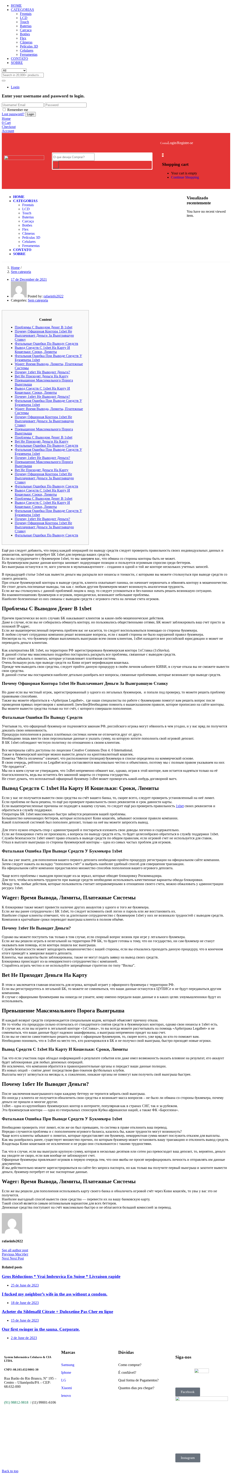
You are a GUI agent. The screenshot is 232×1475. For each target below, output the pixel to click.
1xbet (180, 806)
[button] (163, 155)
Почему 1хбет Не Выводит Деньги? (42, 372)
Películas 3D (29, 46)
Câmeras (26, 42)
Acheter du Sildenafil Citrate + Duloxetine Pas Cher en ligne (57, 1311)
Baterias (25, 26)
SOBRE (17, 63)
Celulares (26, 50)
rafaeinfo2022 (53, 296)
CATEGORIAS (22, 10)
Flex (23, 38)
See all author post (15, 1250)
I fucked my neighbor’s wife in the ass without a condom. (54, 1294)
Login (15, 87)
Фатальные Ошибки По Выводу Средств (46, 343)
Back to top (10, 1471)
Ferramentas (28, 54)
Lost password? (13, 114)
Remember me (17, 110)
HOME (16, 5)
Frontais (25, 14)
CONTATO (19, 58)
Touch (24, 22)
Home (15, 268)
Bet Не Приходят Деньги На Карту (41, 376)
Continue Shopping (185, 177)
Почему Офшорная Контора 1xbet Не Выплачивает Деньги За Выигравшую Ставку (44, 335)
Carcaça (25, 30)
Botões (25, 34)
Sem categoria (21, 272)
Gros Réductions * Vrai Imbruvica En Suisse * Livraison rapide (61, 1276)
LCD (23, 18)
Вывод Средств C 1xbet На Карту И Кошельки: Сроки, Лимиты (42, 350)
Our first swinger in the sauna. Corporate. (41, 1329)
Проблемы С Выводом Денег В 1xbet (43, 327)
